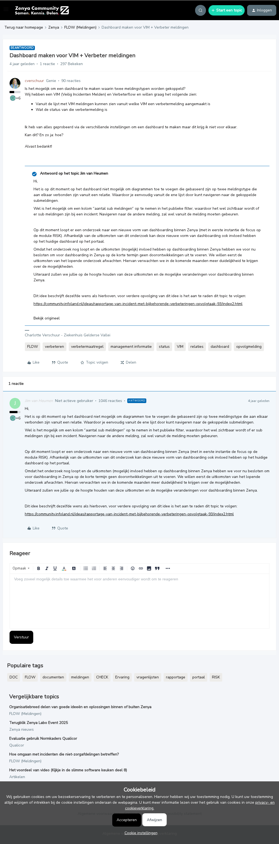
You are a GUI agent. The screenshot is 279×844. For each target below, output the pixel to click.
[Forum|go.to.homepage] (42, 10)
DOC (14, 677)
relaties (197, 346)
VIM (180, 346)
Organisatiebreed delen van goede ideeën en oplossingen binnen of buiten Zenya (80, 706)
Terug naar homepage (23, 27)
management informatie (131, 346)
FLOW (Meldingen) (80, 27)
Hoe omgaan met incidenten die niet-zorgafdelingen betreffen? (64, 754)
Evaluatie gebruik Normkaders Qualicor (43, 738)
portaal (198, 677)
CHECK (102, 677)
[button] (6, 11)
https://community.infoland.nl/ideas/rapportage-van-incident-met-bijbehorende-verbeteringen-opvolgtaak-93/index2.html (138, 303)
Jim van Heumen (39, 400)
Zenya (53, 27)
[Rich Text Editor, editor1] (139, 601)
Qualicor (16, 745)
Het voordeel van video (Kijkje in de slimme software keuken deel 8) (68, 770)
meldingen (80, 677)
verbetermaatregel (87, 346)
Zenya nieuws (21, 729)
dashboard (220, 346)
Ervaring (122, 677)
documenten (53, 677)
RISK (216, 677)
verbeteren (54, 346)
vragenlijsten (148, 677)
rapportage (175, 677)
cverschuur (34, 80)
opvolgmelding (249, 346)
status (164, 346)
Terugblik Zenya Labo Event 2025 (38, 722)
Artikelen (17, 776)
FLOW (32, 346)
